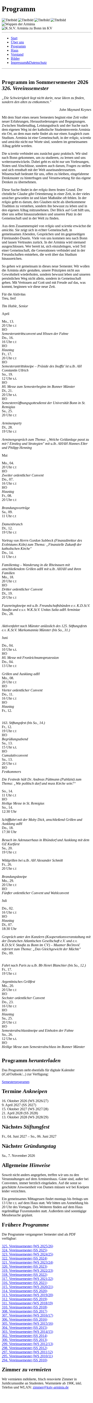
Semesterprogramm (15, 1082)
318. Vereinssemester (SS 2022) (24, 1275)
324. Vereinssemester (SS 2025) (24, 1250)
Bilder (15, 58)
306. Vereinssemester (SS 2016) (24, 1319)
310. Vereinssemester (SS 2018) (24, 1307)
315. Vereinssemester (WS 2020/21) (27, 1287)
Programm (18, 46)
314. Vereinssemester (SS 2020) (24, 1291)
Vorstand (17, 54)
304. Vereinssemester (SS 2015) (24, 1327)
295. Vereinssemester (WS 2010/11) (27, 1356)
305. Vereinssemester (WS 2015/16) (27, 1323)
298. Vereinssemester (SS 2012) (24, 1348)
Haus (14, 50)
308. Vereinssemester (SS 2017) (24, 1311)
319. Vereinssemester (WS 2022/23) (27, 1270)
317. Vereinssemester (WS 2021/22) (27, 1279)
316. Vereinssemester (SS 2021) (24, 1283)
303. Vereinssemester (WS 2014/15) (27, 1332)
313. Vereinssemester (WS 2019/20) (27, 1295)
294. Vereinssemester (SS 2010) (24, 1360)
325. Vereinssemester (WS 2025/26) (27, 1246)
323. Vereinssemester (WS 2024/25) (27, 1254)
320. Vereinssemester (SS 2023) (24, 1266)
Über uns (17, 42)
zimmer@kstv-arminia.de (51, 1387)
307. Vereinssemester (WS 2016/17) (27, 1315)
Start (14, 38)
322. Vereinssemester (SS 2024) (24, 1258)
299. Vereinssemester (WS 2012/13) (27, 1344)
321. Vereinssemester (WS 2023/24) (27, 1262)
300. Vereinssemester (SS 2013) (24, 1340)
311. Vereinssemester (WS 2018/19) (27, 1303)
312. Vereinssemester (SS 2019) (24, 1299)
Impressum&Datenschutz (29, 62)
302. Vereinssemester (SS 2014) (24, 1336)
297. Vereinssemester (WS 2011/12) (27, 1352)
